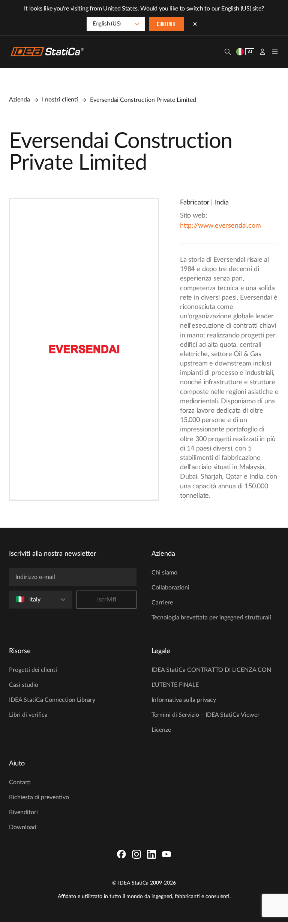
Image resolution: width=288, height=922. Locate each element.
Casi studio (23, 685)
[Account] (262, 51)
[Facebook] (121, 854)
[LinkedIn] (151, 854)
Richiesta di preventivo (39, 797)
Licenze (161, 730)
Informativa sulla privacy (184, 700)
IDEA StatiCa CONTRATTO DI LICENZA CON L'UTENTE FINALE (211, 677)
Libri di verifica (28, 715)
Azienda (19, 100)
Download (22, 827)
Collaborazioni (170, 588)
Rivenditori (23, 812)
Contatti (20, 782)
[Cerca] (228, 52)
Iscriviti (106, 600)
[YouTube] (166, 854)
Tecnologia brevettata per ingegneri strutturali (211, 618)
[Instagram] (136, 854)
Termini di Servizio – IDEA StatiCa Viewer (206, 715)
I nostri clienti (60, 100)
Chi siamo (164, 573)
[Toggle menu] (275, 52)
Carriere (162, 603)
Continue (166, 25)
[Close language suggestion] (195, 24)
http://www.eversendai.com (220, 225)
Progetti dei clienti (33, 670)
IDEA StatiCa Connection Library (52, 700)
